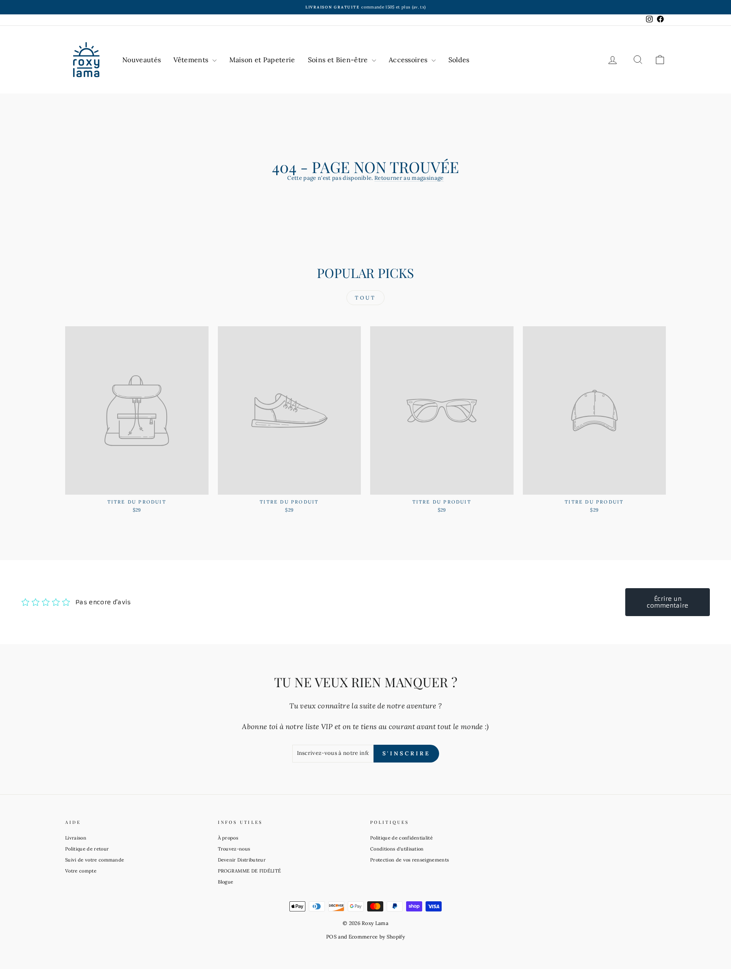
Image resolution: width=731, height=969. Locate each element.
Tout (365, 298)
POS (331, 936)
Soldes (459, 59)
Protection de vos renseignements (409, 860)
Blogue (226, 882)
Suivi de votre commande (94, 860)
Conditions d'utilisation (397, 849)
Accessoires (409, 59)
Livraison (75, 838)
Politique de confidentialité (401, 838)
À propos (228, 838)
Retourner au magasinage (408, 178)
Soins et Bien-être (339, 59)
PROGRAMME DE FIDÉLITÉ (249, 871)
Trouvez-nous (234, 849)
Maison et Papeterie (262, 59)
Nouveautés (141, 59)
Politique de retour (87, 849)
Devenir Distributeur (242, 860)
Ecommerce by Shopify (377, 936)
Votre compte (80, 871)
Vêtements (191, 59)
